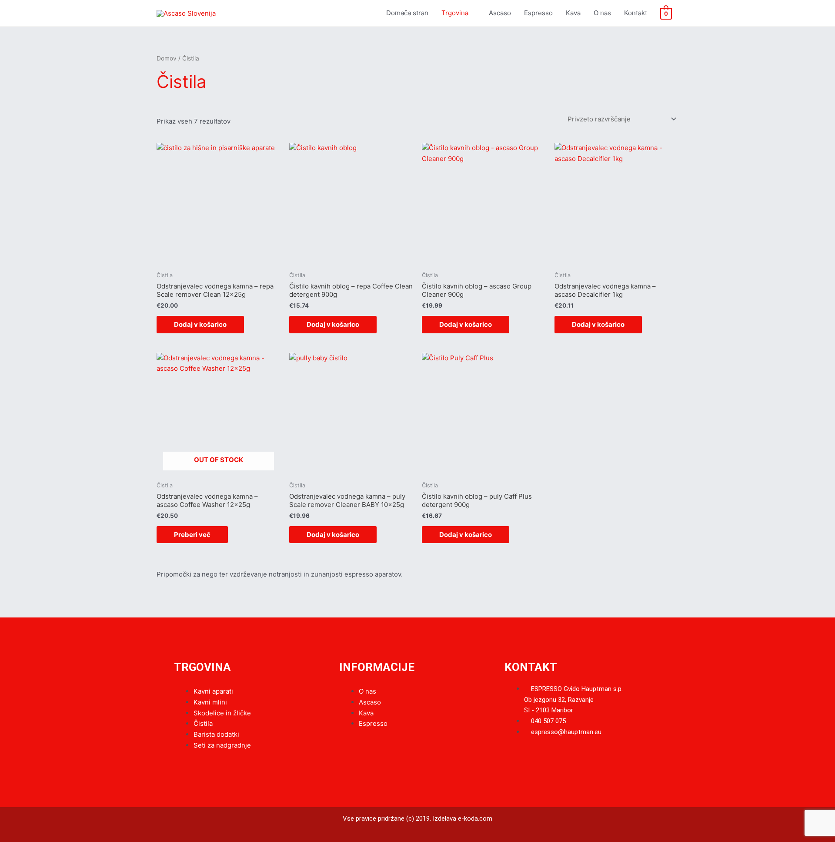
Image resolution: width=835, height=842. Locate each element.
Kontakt (635, 13)
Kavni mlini (210, 702)
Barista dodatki (216, 734)
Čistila (203, 723)
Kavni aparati (213, 691)
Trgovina (454, 13)
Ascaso (500, 13)
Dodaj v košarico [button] (200, 324)
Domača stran (407, 13)
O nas (602, 13)
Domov (167, 58)
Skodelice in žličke (222, 713)
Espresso (538, 13)
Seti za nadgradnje (222, 745)
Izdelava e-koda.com (462, 818)
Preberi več (192, 534)
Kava (573, 13)
